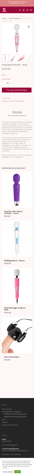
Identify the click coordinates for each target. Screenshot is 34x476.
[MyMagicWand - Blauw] (17, 239)
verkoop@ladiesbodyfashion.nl (18, 451)
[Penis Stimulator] (17, 335)
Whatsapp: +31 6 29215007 (11, 454)
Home (4, 18)
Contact (4, 422)
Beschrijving (17, 112)
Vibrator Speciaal (14, 18)
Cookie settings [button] (8, 472)
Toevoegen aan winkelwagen (16, 90)
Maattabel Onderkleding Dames (15, 414)
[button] (29, 26)
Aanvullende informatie (17, 115)
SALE (3, 420)
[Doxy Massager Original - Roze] (17, 286)
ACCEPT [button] (17, 471)
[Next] (29, 58)
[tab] (17, 111)
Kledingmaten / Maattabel (11, 412)
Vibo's (11, 101)
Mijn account (7, 409)
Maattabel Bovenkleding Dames (15, 417)
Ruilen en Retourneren (10, 425)
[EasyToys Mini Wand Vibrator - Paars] (17, 190)
